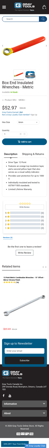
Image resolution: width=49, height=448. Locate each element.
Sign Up (34, 115)
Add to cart (26, 142)
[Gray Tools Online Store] (24, 7)
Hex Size (6, 122)
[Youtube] (9, 395)
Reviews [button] (8, 238)
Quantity (5, 130)
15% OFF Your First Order (15, 444)
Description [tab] (10, 154)
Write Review (24, 252)
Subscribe (24, 360)
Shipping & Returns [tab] (33, 154)
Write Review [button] (24, 207)
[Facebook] (3, 395)
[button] (11, 282)
